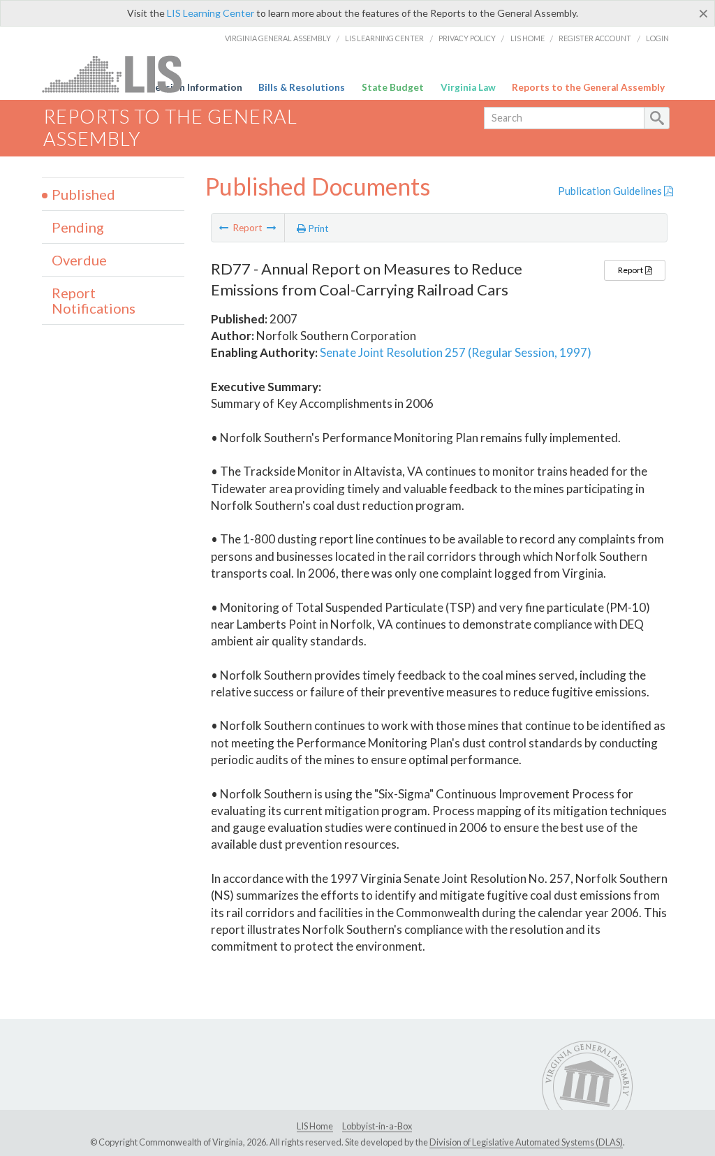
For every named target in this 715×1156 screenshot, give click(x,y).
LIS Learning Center (210, 13)
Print (317, 228)
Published (83, 194)
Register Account (595, 38)
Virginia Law (468, 87)
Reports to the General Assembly (588, 87)
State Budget (393, 87)
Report (631, 270)
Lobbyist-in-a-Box (377, 1126)
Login (657, 38)
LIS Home (527, 38)
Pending (78, 227)
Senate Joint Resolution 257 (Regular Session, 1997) (455, 352)
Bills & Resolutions (301, 87)
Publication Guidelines (611, 190)
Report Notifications (93, 300)
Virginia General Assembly (278, 38)
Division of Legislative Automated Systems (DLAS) (526, 1142)
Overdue (79, 259)
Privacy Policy (467, 38)
